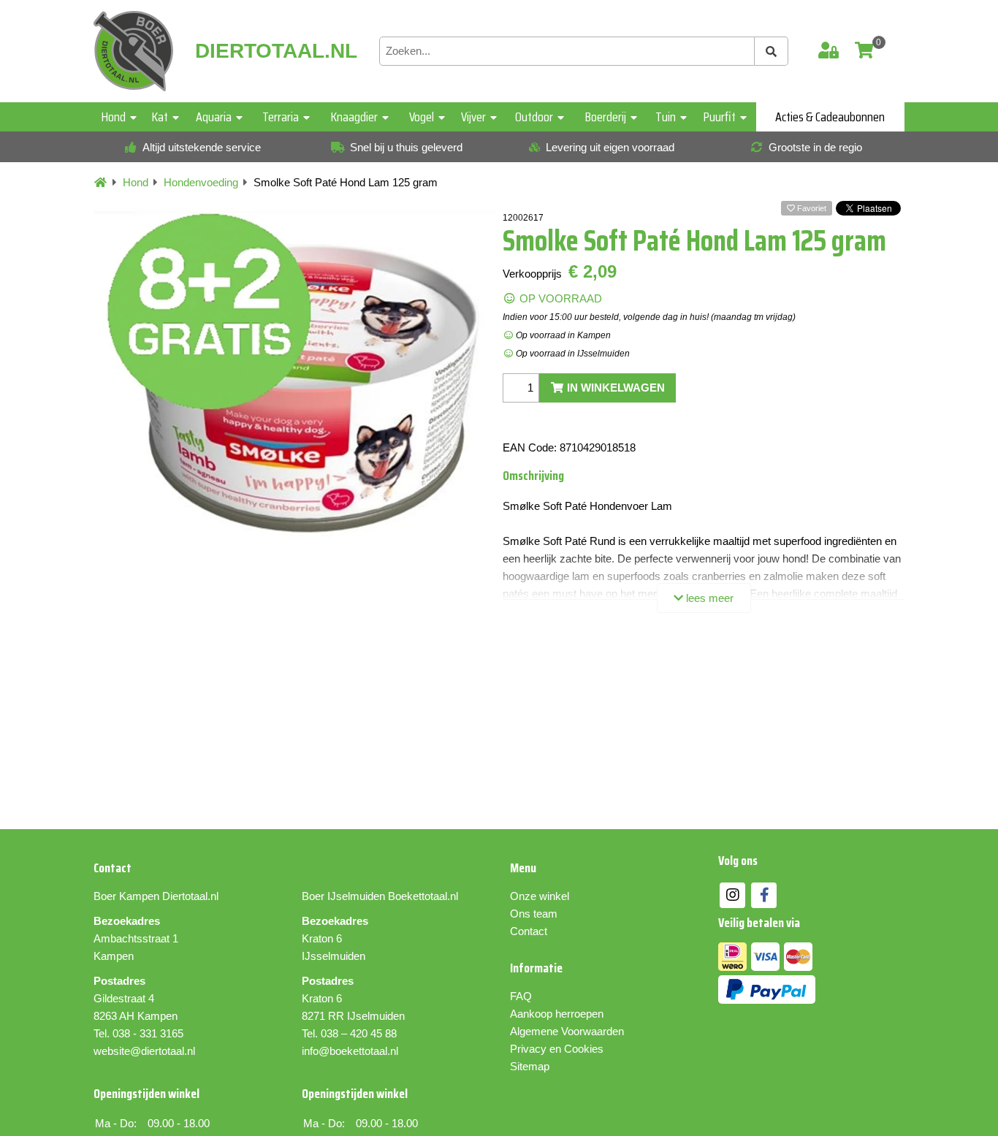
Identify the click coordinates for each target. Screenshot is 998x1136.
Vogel (421, 117)
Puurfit (720, 117)
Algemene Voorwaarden (567, 1031)
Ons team (533, 913)
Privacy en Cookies (556, 1048)
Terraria (280, 117)
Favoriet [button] (810, 208)
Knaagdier (354, 117)
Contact (528, 931)
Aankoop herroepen (556, 1013)
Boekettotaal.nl (423, 896)
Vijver (473, 117)
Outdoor (534, 117)
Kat (160, 117)
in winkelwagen (614, 387)
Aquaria (214, 117)
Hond (114, 117)
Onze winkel (539, 896)
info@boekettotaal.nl (350, 1051)
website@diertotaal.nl (144, 1051)
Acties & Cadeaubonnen (830, 117)
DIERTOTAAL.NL (276, 51)
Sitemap (529, 1066)
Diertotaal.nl (190, 896)
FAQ (521, 996)
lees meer (708, 598)
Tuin (665, 117)
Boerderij (605, 117)
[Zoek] (771, 51)
